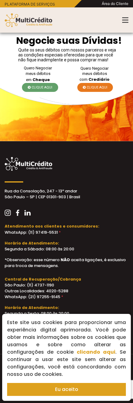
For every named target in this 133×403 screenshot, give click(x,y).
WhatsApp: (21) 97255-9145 (34, 296)
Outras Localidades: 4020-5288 (36, 291)
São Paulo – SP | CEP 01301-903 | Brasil (42, 196)
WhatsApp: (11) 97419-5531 (33, 232)
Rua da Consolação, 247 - (31, 191)
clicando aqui (96, 352)
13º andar (67, 191)
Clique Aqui (41, 87)
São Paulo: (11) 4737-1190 (29, 285)
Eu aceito (66, 389)
